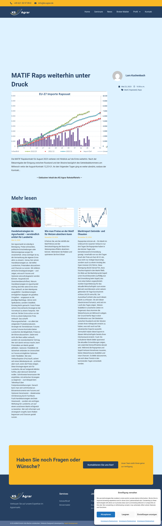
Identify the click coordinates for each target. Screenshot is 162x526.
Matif (126, 90)
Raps (140, 90)
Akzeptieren (106, 514)
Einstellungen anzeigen (147, 514)
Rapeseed (133, 90)
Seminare (98, 12)
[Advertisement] (81, 43)
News (109, 12)
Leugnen (125, 514)
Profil (135, 12)
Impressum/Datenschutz (109, 521)
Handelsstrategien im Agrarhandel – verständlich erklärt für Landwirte (25, 234)
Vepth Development (71, 523)
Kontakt (148, 12)
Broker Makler (123, 12)
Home (87, 12)
